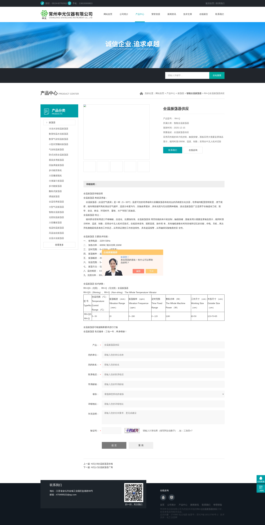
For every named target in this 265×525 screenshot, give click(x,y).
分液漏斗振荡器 (56, 181)
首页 (162, 505)
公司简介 (124, 14)
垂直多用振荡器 (56, 160)
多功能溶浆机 (55, 170)
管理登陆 (217, 505)
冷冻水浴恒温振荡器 (58, 128)
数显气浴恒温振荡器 (58, 139)
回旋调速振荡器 (56, 165)
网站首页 (108, 14)
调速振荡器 (54, 196)
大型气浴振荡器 (56, 207)
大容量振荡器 (55, 222)
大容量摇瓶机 (55, 175)
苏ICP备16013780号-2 (207, 514)
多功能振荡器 (55, 186)
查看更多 (59, 245)
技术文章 (187, 14)
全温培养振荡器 (56, 201)
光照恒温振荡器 (56, 217)
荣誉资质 (156, 14)
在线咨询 (193, 150)
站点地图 (183, 514)
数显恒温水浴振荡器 (58, 134)
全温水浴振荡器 (56, 238)
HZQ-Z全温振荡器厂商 (102, 467)
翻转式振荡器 (55, 191)
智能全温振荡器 (56, 212)
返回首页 (209, 3)
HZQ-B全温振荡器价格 (102, 464)
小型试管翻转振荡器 (58, 144)
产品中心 (140, 14)
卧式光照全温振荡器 (58, 154)
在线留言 (203, 14)
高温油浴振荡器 (56, 233)
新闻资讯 (171, 14)
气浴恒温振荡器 (56, 149)
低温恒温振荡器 (56, 228)
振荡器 (181, 93)
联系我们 (220, 3)
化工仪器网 (172, 517)
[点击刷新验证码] (132, 430)
